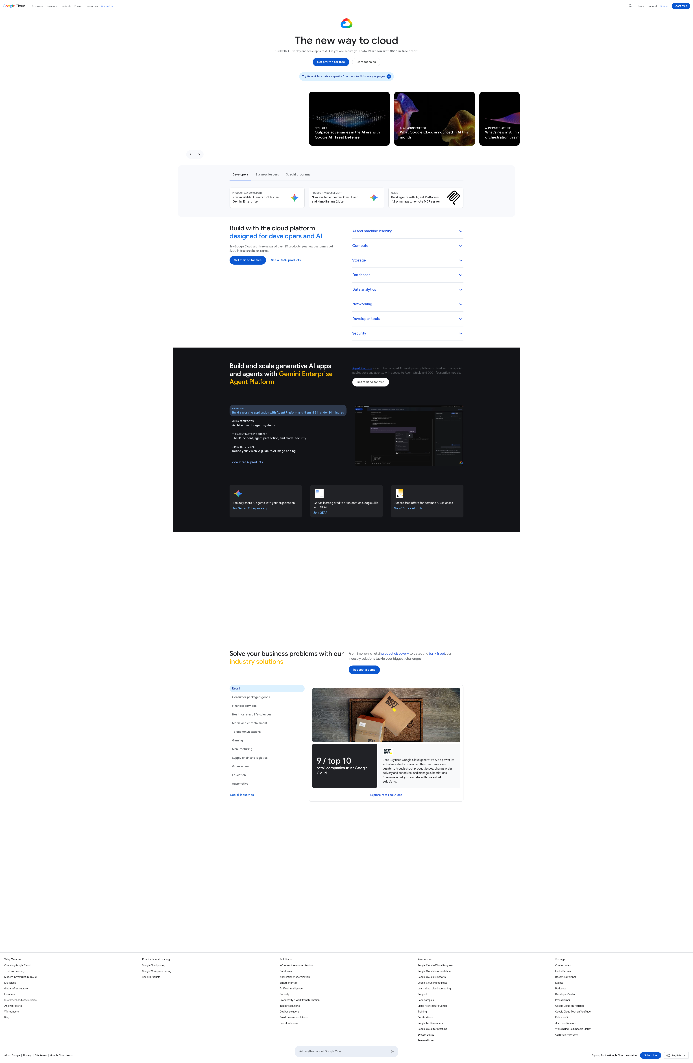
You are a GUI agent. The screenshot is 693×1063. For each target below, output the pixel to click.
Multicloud (10, 982)
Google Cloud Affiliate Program (435, 965)
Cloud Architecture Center (432, 1005)
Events (559, 982)
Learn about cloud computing (434, 988)
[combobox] (676, 1055)
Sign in (664, 6)
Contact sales (563, 965)
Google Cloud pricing (153, 965)
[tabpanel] (346, 198)
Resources (92, 6)
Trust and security (14, 971)
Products (66, 6)
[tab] (240, 174)
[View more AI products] (247, 462)
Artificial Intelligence (291, 988)
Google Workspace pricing (156, 971)
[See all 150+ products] (286, 260)
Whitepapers (11, 1011)
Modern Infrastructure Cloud (20, 977)
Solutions (52, 6)
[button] (407, 231)
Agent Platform (362, 368)
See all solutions (289, 1023)
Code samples (426, 1000)
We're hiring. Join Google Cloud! (573, 1028)
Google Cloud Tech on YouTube (573, 1011)
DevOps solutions (289, 1011)
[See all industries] (242, 795)
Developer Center (565, 994)
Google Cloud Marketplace (432, 982)
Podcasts (560, 988)
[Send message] (392, 1051)
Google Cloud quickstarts (432, 977)
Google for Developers (430, 1023)
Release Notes (426, 1040)
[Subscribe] (650, 1055)
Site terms (41, 1055)
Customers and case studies (20, 1000)
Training (422, 1011)
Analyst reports (13, 1005)
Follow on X (561, 1017)
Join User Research (566, 1023)
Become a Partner (565, 977)
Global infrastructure (16, 988)
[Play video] (409, 435)
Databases (286, 971)
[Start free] (681, 6)
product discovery (395, 654)
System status (426, 1034)
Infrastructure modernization (296, 965)
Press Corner (562, 1000)
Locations (9, 994)
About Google (12, 1055)
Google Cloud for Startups (432, 1028)
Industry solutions (290, 1005)
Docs (641, 6)
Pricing (78, 6)
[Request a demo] (364, 670)
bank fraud (437, 654)
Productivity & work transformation (300, 1000)
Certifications (425, 1017)
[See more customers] (346, 855)
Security (284, 994)
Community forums (566, 1034)
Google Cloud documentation (434, 971)
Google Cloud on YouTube (570, 1005)
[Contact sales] (366, 62)
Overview (37, 6)
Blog (6, 1017)
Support (652, 6)
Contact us (107, 6)
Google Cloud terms (61, 1055)
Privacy (27, 1055)
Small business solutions (294, 1017)
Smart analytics (289, 982)
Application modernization (295, 977)
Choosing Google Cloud (17, 965)
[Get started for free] (331, 62)
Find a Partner (563, 971)
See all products (151, 977)
